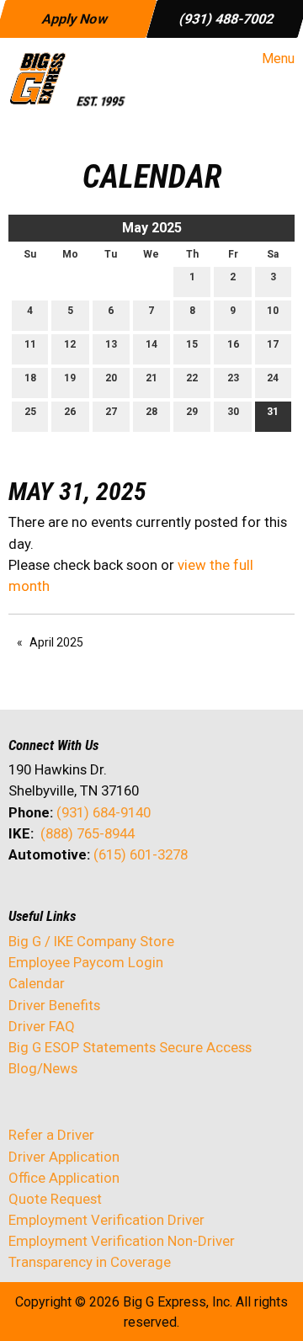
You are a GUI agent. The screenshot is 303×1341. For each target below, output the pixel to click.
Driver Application (64, 1156)
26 (70, 412)
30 (233, 412)
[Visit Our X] (48, 899)
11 (30, 344)
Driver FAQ (41, 1026)
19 (70, 378)
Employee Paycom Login (85, 962)
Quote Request (55, 1198)
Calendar (36, 983)
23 (233, 378)
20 (111, 378)
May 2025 (152, 228)
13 (111, 344)
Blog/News (42, 1068)
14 (151, 344)
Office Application (65, 1177)
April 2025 (56, 642)
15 (192, 344)
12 (70, 344)
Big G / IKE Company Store (91, 941)
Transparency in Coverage (89, 1261)
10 (273, 311)
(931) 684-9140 (103, 812)
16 (233, 344)
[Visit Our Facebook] (21, 899)
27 (111, 412)
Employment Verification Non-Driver (121, 1240)
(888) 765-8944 (87, 833)
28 (151, 412)
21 (151, 378)
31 (273, 412)
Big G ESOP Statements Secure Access (130, 1047)
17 (273, 344)
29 (192, 412)
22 (192, 378)
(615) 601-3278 (140, 854)
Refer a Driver (51, 1134)
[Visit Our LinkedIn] (75, 899)
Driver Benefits (56, 1005)
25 (30, 412)
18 (30, 378)
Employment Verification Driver (106, 1219)
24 (273, 378)
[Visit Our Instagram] (129, 899)
